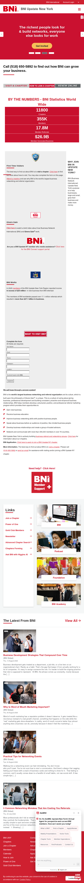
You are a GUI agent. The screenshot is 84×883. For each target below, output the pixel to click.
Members (7, 849)
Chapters (7, 841)
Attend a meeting (13, 178)
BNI (59, 524)
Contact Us (35, 837)
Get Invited (42, 46)
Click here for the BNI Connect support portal (42, 248)
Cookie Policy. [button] (25, 879)
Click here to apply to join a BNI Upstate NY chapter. (37, 442)
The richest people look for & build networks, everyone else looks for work (42, 31)
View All (71, 620)
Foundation (59, 577)
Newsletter (10, 536)
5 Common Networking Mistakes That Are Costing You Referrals (36, 807)
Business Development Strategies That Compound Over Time (35, 654)
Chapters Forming (13, 548)
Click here (72, 436)
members (16, 288)
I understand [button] (73, 878)
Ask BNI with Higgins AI (16, 554)
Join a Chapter (12, 518)
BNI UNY (7, 837)
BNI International (52, 2)
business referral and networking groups (51, 436)
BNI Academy (59, 604)
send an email (23, 450)
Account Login (68, 2)
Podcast (59, 551)
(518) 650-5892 (9, 450)
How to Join (8, 857)
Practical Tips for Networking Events (22, 756)
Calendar (7, 853)
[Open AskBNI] (77, 876)
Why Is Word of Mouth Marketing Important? (26, 706)
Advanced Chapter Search (17, 542)
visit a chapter (54, 447)
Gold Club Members (14, 530)
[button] (1, 34)
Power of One (11, 524)
